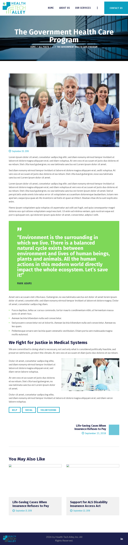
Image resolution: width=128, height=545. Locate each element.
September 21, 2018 (24, 510)
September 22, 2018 (81, 510)
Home (33, 46)
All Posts (44, 46)
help (14, 409)
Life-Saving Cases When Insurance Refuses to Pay (30, 504)
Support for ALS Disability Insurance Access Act (88, 504)
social (29, 409)
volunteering (48, 409)
